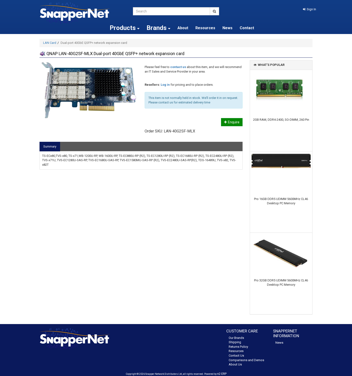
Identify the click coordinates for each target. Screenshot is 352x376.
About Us (235, 364)
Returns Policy (238, 346)
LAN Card (49, 43)
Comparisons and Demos (246, 360)
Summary (49, 146)
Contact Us (236, 355)
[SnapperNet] (83, 13)
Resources (205, 28)
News (227, 28)
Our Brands (236, 338)
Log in (165, 84)
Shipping (235, 342)
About (182, 28)
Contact (247, 28)
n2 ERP (222, 374)
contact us (178, 67)
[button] (309, 9)
